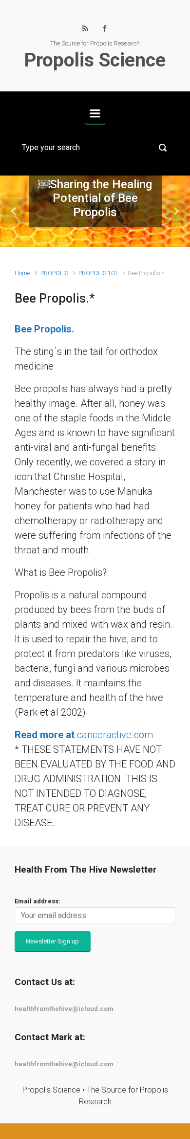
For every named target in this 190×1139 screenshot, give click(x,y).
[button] (14, 211)
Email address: (37, 901)
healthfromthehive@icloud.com (64, 1008)
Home (22, 273)
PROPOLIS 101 (98, 273)
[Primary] (95, 113)
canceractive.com (84, 735)
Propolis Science (95, 60)
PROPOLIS (54, 273)
